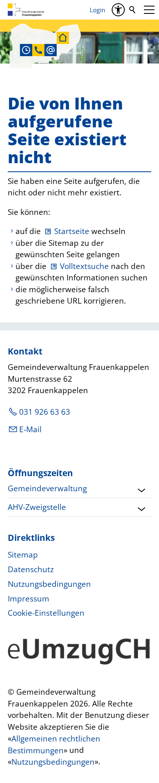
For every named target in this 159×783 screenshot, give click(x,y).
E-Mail (30, 429)
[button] (149, 9)
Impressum (28, 598)
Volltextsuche (84, 266)
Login (97, 10)
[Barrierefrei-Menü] (118, 9)
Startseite (71, 231)
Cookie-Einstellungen (46, 613)
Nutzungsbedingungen (49, 584)
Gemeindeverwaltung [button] (47, 488)
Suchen (132, 9)
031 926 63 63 (44, 412)
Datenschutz (31, 569)
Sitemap (23, 554)
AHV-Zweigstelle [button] (37, 507)
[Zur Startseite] (26, 9)
